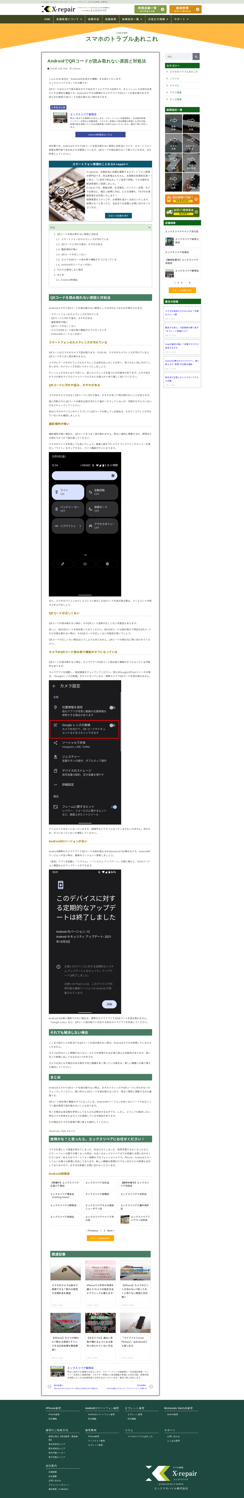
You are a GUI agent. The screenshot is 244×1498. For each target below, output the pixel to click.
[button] (149, 227)
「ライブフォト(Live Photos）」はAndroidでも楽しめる (134, 1341)
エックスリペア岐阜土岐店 (187, 240)
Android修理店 (69, 279)
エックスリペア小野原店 (63, 1205)
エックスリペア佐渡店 (62, 1216)
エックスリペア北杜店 (97, 1182)
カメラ (71, 1131)
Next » (111, 1230)
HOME (47, 19)
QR (64, 1131)
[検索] (196, 56)
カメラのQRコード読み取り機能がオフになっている (89, 259)
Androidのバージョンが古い (76, 264)
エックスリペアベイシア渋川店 (99, 1218)
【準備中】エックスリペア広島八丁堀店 (64, 1184)
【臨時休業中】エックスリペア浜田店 (135, 1184)
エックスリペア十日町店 (134, 1194)
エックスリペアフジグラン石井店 (140, 1218)
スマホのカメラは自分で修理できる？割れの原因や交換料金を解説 (65, 1289)
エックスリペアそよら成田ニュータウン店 (99, 1207)
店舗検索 (110, 19)
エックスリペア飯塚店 (187, 270)
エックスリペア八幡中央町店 (135, 1207)
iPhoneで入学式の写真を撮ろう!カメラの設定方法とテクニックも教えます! (100, 1289)
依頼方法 (93, 19)
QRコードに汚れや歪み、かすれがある (82, 244)
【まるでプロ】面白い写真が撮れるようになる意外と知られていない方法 (100, 1341)
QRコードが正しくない (73, 254)
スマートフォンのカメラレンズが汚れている (85, 239)
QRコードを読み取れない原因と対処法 (77, 234)
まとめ (60, 274)
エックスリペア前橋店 (97, 1194)
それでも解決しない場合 (70, 269)
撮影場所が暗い (69, 249)
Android (55, 1131)
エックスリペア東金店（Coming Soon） (62, 1195)
